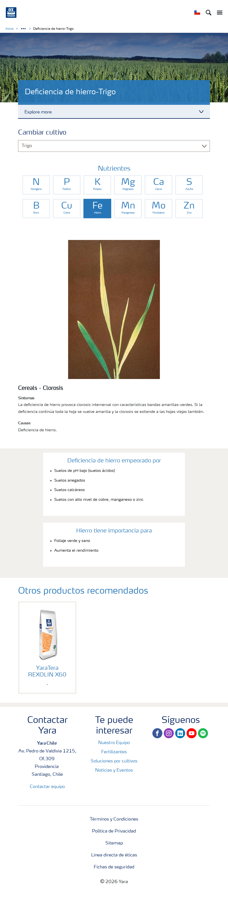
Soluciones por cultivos (114, 761)
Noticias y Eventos (114, 770)
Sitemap (114, 843)
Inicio (10, 29)
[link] (36, 185)
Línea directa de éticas (114, 855)
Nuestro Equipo (114, 743)
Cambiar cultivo (42, 133)
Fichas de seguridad (114, 867)
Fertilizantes (114, 752)
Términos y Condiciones (114, 819)
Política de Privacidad (114, 831)
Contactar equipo (47, 787)
